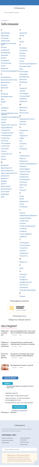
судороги (23, 236)
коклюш (23, 56)
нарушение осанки (27, 119)
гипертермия (6, 135)
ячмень (22, 296)
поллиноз (23, 182)
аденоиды (5, 35)
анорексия (5, 50)
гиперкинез (5, 130)
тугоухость (24, 256)
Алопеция (5, 38)
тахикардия (24, 243)
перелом (23, 166)
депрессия (5, 176)
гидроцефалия (6, 127)
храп (21, 268)
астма (3, 66)
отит (21, 146)
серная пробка (25, 218)
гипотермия (6, 143)
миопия (23, 110)
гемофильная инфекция (10, 117)
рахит (22, 196)
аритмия (4, 55)
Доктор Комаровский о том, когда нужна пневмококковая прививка (22, 332)
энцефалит (24, 279)
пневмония (24, 177)
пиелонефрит (25, 169)
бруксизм (4, 88)
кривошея (23, 82)
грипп (3, 156)
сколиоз (23, 223)
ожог (21, 133)
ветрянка (4, 94)
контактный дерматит (28, 64)
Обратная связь (24, 442)
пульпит (23, 190)
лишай (22, 91)
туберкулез (24, 253)
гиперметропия (7, 133)
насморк (23, 121)
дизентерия (5, 186)
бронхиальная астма (9, 80)
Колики (22, 58)
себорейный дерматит (28, 215)
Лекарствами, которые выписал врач (16, 395)
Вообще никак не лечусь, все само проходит (19, 402)
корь (21, 69)
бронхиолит (5, 82)
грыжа (3, 159)
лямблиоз (23, 101)
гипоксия (4, 141)
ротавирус (24, 207)
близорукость (6, 77)
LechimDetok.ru (5, 20)
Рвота (22, 199)
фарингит (23, 262)
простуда (23, 185)
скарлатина (24, 221)
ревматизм (24, 201)
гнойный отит (6, 154)
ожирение (24, 130)
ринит (22, 204)
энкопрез (23, 274)
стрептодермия (26, 234)
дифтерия (5, 194)
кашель (22, 53)
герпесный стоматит (9, 125)
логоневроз (24, 93)
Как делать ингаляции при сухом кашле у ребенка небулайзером (22, 355)
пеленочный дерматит (29, 164)
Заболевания (5, 442)
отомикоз (23, 149)
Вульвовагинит (7, 96)
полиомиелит (25, 179)
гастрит (4, 110)
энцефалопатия (26, 282)
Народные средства (11, 393)
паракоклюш (25, 156)
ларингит (23, 88)
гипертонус (5, 138)
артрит (4, 58)
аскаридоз (5, 60)
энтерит (23, 277)
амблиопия (5, 41)
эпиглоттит (24, 285)
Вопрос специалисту (7, 438)
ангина (4, 47)
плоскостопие (25, 172)
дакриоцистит (6, 168)
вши (2, 99)
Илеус (22, 42)
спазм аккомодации (27, 226)
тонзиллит (24, 248)
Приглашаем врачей (7, 440)
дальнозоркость (7, 170)
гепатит (4, 120)
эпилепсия (24, 287)
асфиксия (4, 68)
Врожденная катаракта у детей (21, 365)
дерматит (5, 178)
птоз (21, 187)
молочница (24, 113)
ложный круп (25, 96)
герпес (3, 122)
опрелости (24, 136)
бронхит (4, 85)
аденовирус (5, 33)
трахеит (23, 250)
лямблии (23, 99)
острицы (23, 143)
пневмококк (24, 174)
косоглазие (24, 71)
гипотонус (5, 148)
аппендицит (6, 52)
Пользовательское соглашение (25, 439)
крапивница (24, 77)
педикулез (24, 161)
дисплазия (5, 191)
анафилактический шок (8, 44)
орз (21, 141)
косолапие (24, 74)
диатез (3, 184)
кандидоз (23, 48)
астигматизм (6, 63)
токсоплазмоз (25, 245)
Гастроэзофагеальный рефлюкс (9, 113)
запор (22, 35)
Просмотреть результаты (19, 410)
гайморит (5, 108)
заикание (23, 33)
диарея (4, 181)
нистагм (23, 124)
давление (5, 165)
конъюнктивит (25, 66)
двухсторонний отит (9, 173)
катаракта (23, 50)
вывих (3, 102)
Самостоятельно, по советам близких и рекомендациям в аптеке (17, 399)
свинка (22, 213)
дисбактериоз (6, 189)
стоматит (23, 231)
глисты (4, 151)
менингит (23, 107)
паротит (23, 158)
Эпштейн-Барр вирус (28, 290)
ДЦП (2, 197)
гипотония (5, 146)
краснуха (23, 79)
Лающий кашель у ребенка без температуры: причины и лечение (22, 343)
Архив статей (23, 444)
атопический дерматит (10, 71)
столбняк (23, 229)
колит (22, 61)
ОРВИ (22, 138)
